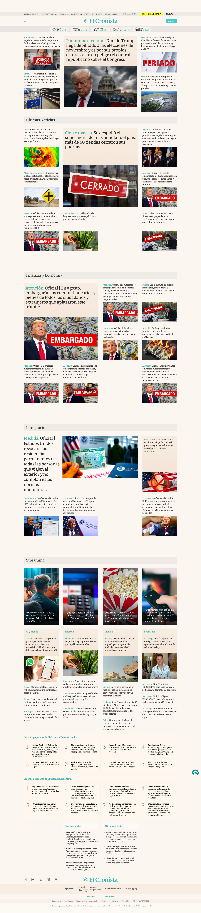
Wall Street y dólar (49, 14)
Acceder (171, 21)
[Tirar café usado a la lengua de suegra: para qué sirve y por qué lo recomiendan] (80, 241)
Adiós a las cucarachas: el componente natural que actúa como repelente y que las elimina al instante (45, 790)
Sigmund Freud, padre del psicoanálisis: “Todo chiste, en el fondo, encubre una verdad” (122, 748)
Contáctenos (90, 896)
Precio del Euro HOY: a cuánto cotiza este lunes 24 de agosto (46, 764)
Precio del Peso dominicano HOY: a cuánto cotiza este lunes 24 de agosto (122, 764)
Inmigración (76, 14)
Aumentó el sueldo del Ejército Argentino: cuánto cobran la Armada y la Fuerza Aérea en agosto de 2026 (122, 791)
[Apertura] (69, 888)
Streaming (88, 14)
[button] (195, 773)
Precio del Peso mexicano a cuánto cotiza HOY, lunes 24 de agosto (161, 764)
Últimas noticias (31, 14)
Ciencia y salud (111, 14)
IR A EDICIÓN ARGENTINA (151, 14)
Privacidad (125, 901)
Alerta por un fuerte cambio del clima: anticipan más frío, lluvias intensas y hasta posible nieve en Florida (84, 748)
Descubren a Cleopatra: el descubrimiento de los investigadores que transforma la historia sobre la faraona (84, 808)
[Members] (131, 889)
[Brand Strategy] (83, 889)
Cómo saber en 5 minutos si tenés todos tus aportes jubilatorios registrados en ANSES (45, 807)
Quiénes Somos (109, 896)
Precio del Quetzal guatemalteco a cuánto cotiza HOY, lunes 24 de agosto (84, 765)
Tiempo (99, 14)
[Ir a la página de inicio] (100, 21)
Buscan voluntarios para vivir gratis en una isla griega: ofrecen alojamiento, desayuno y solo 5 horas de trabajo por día (161, 749)
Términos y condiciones (110, 901)
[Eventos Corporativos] (95, 889)
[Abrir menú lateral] (25, 21)
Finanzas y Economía (44, 275)
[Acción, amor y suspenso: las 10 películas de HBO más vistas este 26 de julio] (80, 596)
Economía (64, 14)
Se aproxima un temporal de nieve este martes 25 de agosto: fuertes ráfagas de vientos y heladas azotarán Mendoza (159, 792)
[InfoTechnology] (112, 889)
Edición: (170, 14)
